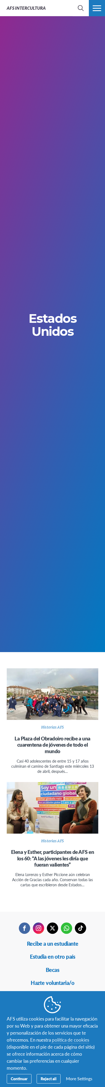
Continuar (19, 1078)
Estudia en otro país (52, 956)
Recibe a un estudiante (52, 943)
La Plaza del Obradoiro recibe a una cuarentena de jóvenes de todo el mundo (52, 745)
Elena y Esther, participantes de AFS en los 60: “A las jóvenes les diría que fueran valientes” (52, 858)
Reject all (49, 1078)
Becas (53, 970)
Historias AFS (52, 727)
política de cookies (70, 1039)
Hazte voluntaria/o (52, 983)
